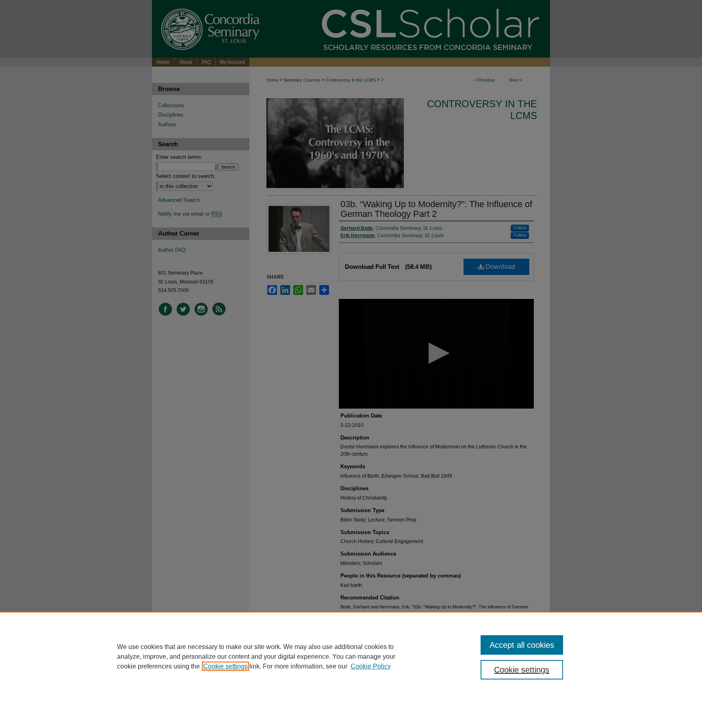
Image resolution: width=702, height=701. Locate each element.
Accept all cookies (522, 644)
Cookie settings (225, 666)
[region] (351, 656)
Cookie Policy (371, 666)
